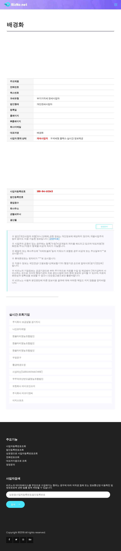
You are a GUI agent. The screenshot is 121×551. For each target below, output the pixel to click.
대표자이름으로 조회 (16, 460)
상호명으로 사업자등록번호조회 (22, 453)
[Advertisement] (61, 55)
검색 (13, 504)
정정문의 (104, 226)
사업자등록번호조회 (16, 446)
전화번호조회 (12, 457)
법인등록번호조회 (15, 449)
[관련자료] (54, 238)
